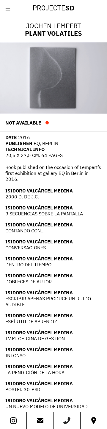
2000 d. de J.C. (22, 197)
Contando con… (25, 231)
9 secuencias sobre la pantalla (44, 214)
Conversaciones (25, 248)
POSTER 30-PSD (22, 389)
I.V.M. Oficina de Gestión (35, 338)
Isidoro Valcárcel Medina (39, 191)
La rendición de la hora (34, 372)
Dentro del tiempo (28, 265)
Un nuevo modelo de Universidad (46, 406)
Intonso (15, 355)
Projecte (53, 8)
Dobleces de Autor (28, 282)
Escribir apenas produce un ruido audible (48, 301)
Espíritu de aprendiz (31, 321)
